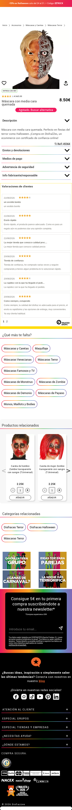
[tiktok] (31, 696)
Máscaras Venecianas (17, 359)
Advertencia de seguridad (18, 167)
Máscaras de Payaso (51, 393)
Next (67, 468)
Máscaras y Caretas (16, 348)
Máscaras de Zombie (52, 382)
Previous (2, 468)
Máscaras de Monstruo (18, 382)
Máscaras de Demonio (18, 393)
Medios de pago (12, 159)
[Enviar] (61, 628)
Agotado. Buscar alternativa (36, 110)
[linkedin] (56, 696)
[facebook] (15, 696)
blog (42, 681)
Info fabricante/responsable (19, 175)
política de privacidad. (18, 645)
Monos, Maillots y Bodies (19, 404)
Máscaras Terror (48, 359)
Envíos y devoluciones (16, 150)
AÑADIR (20, 497)
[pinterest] (48, 696)
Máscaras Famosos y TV (19, 371)
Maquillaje (41, 348)
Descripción (9, 120)
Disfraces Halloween (42, 527)
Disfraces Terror (13, 527)
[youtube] (40, 696)
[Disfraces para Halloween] (53, 587)
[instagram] (23, 696)
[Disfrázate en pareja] (53, 568)
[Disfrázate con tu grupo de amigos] (17, 568)
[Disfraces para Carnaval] (17, 587)
